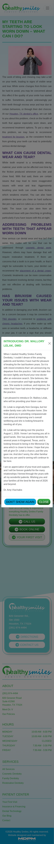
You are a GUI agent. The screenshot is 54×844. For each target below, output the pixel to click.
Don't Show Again (20, 501)
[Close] (50, 343)
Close (44, 501)
